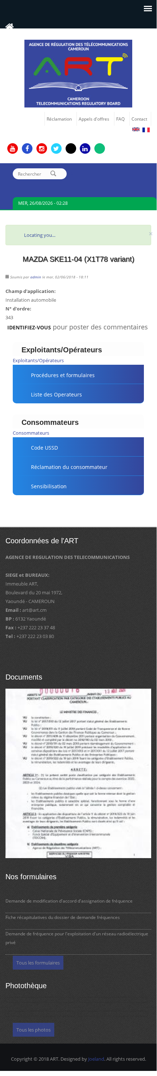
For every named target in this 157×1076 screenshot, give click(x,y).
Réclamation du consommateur (69, 466)
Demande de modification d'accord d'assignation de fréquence (69, 901)
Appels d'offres (94, 119)
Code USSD (44, 447)
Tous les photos (33, 1029)
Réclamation (59, 119)
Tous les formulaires (38, 962)
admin (35, 276)
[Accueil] (78, 73)
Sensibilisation (49, 486)
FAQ (120, 119)
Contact (139, 119)
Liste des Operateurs (56, 394)
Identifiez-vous (29, 327)
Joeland (96, 1059)
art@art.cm (34, 610)
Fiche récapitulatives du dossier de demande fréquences (62, 917)
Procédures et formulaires (63, 375)
